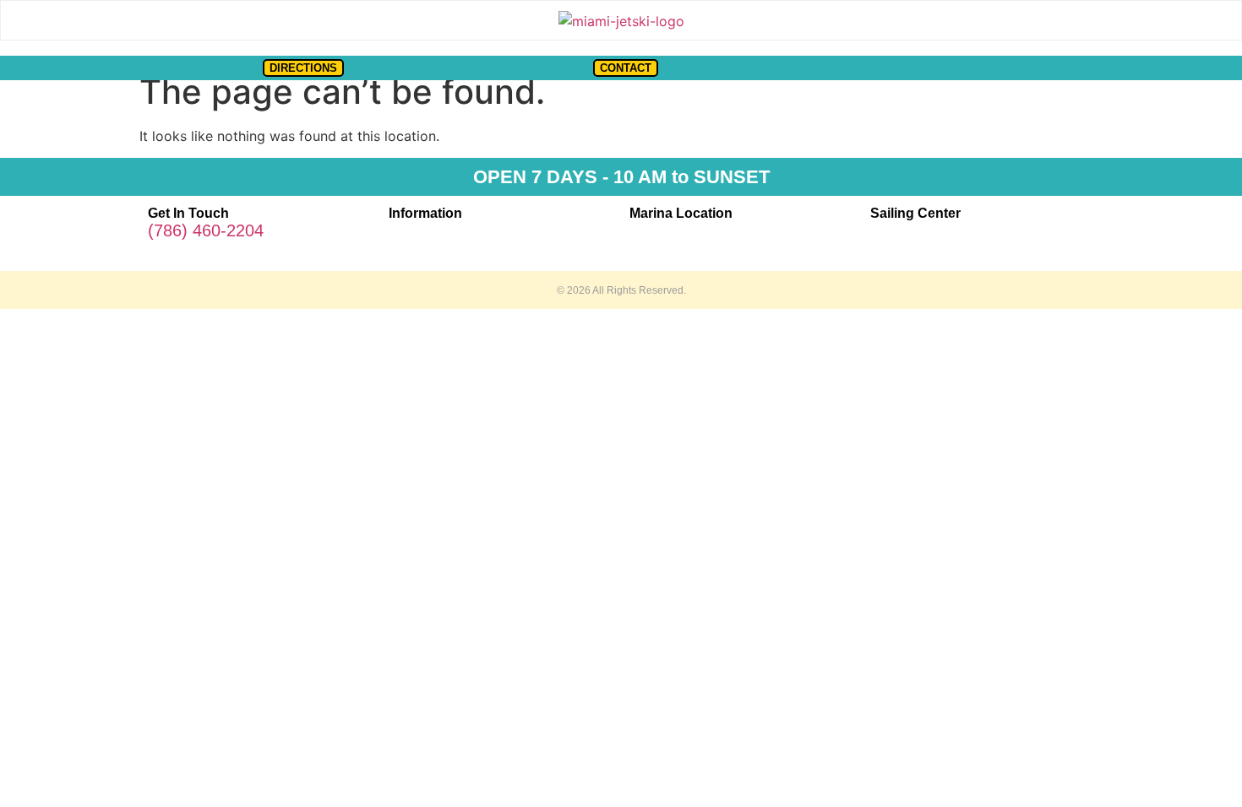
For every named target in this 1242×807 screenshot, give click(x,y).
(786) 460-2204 (206, 230)
